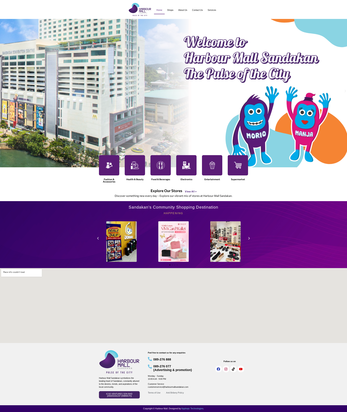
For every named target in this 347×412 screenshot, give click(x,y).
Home (159, 10)
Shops (170, 10)
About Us (182, 10)
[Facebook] (218, 369)
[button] (1, 91)
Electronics (186, 179)
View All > (191, 191)
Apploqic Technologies (192, 408)
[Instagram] (226, 369)
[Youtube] (240, 369)
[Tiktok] (233, 369)
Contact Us (197, 10)
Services (212, 10)
